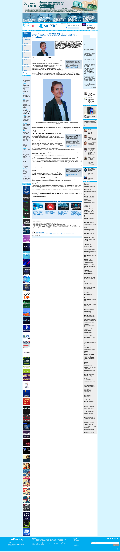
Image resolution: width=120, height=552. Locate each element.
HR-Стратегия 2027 (91, 222)
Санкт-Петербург (76, 540)
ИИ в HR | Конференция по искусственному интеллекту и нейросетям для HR (90, 319)
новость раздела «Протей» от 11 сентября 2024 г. (72, 146)
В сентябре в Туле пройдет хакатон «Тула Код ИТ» (26, 132)
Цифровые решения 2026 (89, 338)
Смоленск (25, 168)
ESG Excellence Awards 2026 (90, 372)
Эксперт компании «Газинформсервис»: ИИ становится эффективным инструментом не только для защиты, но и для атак (76, 214)
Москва (75, 539)
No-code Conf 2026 (91, 264)
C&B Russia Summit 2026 (89, 235)
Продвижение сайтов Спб (37, 237)
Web (24, 61)
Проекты (44, 30)
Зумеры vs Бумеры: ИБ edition (90, 256)
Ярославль (25, 93)
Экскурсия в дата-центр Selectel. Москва (89, 208)
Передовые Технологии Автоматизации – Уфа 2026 (90, 281)
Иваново (24, 158)
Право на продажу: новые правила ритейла (89, 330)
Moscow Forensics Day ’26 (90, 194)
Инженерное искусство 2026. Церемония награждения (90, 220)
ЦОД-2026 (89, 189)
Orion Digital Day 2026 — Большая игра (90, 368)
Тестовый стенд (67, 30)
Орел (24, 134)
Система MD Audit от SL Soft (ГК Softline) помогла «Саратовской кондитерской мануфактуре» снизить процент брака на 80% (56, 226)
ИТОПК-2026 (90, 283)
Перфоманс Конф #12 (92, 224)
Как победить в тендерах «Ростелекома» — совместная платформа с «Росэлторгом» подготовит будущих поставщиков (89, 46)
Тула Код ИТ (90, 246)
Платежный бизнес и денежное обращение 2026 (89, 211)
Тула (24, 130)
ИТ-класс (85, 90)
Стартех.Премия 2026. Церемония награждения (90, 242)
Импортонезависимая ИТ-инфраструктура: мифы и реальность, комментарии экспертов (92, 178)
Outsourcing (58, 543)
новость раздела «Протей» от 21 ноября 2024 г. (72, 67)
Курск (24, 141)
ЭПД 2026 (89, 347)
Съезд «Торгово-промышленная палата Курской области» (89, 297)
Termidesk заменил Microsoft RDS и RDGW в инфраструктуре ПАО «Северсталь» (90, 125)
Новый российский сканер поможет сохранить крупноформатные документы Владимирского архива (26, 127)
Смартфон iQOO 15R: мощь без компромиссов (89, 116)
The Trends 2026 (91, 404)
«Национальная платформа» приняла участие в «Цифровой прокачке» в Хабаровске (49, 224)
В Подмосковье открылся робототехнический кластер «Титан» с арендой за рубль (26, 80)
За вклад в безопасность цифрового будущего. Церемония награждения (88, 312)
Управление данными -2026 (90, 302)
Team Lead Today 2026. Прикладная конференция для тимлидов (90, 227)
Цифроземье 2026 (91, 294)
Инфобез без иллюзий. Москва (90, 300)
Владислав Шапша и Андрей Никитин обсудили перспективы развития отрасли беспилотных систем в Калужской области (26, 119)
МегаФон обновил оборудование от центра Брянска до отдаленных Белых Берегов (26, 156)
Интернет (25, 37)
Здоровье (25, 70)
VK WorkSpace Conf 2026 (89, 285)
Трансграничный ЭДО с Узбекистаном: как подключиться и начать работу (90, 187)
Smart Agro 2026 (91, 401)
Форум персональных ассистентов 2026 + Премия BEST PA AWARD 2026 (90, 427)
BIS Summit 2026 (91, 309)
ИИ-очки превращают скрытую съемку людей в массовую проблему (89, 61)
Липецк (24, 148)
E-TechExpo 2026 (91, 406)
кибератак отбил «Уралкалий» (26, 26)
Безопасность (42, 232)
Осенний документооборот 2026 (88, 396)
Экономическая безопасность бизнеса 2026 (89, 263)
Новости (24, 30)
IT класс (48, 30)
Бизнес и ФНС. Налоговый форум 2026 (88, 335)
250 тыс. (26, 25)
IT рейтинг (61, 30)
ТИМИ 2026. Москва (91, 249)
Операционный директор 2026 (88, 414)
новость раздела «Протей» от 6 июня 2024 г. (73, 175)
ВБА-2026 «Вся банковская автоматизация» (89, 383)
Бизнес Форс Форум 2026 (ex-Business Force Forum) (89, 278)
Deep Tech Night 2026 (91, 202)
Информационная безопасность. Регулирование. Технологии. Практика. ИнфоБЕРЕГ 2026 (89, 205)
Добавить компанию (89, 33)
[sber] (60, 6)
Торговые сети (26, 48)
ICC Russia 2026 (91, 213)
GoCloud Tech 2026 (91, 370)
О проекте (9, 542)
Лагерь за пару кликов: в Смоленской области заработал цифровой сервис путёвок (26, 171)
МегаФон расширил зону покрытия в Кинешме (26, 161)
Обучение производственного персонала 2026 (89, 325)
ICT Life (33, 540)
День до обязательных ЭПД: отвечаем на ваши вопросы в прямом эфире (90, 183)
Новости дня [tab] (86, 37)
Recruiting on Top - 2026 (89, 345)
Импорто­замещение (26, 33)
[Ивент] (26, 189)
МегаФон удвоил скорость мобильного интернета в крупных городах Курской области (26, 145)
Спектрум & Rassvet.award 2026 (88, 200)
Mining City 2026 (91, 403)
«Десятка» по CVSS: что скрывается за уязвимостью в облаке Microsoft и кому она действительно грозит (63, 213)
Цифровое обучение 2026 (89, 307)
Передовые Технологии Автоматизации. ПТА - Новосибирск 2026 (90, 399)
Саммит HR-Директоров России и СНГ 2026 (89, 365)
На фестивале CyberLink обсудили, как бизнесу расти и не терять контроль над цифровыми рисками (38, 213)
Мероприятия (39, 30)
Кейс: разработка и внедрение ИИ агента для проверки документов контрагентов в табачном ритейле (90, 121)
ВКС (51, 233)
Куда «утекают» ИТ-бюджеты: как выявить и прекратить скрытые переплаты (29, 20)
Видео (76, 30)
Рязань (24, 102)
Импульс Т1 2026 (91, 432)
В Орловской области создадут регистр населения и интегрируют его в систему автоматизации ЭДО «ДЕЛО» (26, 138)
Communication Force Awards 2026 (89, 240)
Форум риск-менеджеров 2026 (88, 275)
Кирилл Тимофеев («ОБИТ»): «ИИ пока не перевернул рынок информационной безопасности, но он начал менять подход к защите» (92, 144)
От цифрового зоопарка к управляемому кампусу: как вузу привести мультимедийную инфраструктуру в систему (44, 19)
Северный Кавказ (76, 545)
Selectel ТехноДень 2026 (89, 350)
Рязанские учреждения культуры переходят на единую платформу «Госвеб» (26, 105)
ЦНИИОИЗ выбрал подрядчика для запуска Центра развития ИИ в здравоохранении (89, 54)
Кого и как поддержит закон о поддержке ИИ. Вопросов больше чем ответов (91, 28)
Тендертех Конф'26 (91, 269)
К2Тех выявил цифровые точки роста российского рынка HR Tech (45, 223)
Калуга (24, 115)
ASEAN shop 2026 (91, 237)
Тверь (24, 99)
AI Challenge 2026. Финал (89, 355)
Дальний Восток (76, 544)
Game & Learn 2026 (91, 381)
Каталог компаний (93, 30)
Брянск (24, 153)
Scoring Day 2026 (91, 290)
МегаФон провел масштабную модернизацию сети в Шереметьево (89, 50)
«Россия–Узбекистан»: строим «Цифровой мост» (90, 271)
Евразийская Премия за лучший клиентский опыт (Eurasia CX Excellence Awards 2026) (89, 358)
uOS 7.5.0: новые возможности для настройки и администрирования (89, 197)
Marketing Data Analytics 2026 (88, 292)
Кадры (25, 55)
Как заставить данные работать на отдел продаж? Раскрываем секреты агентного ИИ (90, 252)
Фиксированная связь (26, 41)
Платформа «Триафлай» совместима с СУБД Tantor (43, 227)
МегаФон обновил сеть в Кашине (26, 101)
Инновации (26, 64)
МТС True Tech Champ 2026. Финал (90, 393)
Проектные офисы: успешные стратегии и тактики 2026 (89, 386)
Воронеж (24, 83)
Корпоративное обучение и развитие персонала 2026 (89, 216)
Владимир (25, 123)
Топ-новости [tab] (92, 37)
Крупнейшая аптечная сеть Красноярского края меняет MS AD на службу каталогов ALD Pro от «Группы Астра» (54, 225)
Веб (33, 543)
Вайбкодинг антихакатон (88, 333)
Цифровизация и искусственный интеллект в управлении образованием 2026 (89, 430)
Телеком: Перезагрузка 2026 (90, 343)
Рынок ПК (25, 45)
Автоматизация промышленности (27, 35)
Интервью (34, 30)
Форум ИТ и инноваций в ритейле (90, 192)
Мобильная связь (27, 39)
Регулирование (26, 57)
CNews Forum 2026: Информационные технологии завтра (89, 418)
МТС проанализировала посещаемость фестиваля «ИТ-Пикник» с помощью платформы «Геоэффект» (89, 84)
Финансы (25, 59)
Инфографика (86, 30)
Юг (74, 543)
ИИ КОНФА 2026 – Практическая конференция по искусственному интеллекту (89, 421)
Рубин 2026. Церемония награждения (88, 260)
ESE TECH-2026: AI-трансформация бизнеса (89, 340)
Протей (73, 233)
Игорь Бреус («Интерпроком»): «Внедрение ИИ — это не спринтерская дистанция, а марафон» (60, 20)
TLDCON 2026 (90, 273)
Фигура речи (44, 540)
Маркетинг (40, 543)
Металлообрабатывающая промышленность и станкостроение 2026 (88, 390)
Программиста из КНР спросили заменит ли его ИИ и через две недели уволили (89, 65)
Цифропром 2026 (91, 411)
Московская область (25, 77)
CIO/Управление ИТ (27, 67)
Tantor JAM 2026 (91, 233)
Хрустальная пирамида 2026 (88, 363)
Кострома (25, 175)
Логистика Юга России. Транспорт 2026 (90, 305)
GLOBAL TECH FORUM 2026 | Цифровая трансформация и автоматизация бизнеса (90, 378)
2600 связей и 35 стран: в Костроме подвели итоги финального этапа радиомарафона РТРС (26, 178)
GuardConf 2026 (90, 415)
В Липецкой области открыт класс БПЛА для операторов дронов (26, 150)
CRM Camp (90, 244)
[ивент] (26, 532)
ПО (24, 52)
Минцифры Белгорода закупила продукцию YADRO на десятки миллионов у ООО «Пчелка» (26, 112)
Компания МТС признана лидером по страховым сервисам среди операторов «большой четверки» (90, 40)
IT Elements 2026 (91, 218)
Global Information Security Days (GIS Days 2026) (89, 322)
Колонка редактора (54, 30)
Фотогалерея (80, 30)
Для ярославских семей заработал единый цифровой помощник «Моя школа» (26, 96)
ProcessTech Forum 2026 (89, 267)
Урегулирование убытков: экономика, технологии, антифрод (89, 316)
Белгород (25, 109)
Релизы (72, 30)
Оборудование (26, 50)
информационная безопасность (44, 233)
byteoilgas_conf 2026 (91, 328)
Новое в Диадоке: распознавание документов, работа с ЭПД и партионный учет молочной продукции (90, 230)
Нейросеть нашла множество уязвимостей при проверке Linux (50, 212)
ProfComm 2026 (90, 424)
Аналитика (29, 30)
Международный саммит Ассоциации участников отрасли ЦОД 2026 (89, 409)
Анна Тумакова (37, 231)
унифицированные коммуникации (66, 233)
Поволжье (75, 541)
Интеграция (26, 43)
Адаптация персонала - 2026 (90, 352)
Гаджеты (42, 544)
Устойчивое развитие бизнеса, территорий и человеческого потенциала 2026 (89, 375)
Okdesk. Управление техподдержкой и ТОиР (89, 288)
